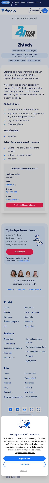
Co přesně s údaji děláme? (25, 453)
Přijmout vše (24, 458)
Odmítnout (25, 464)
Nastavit (23, 470)
